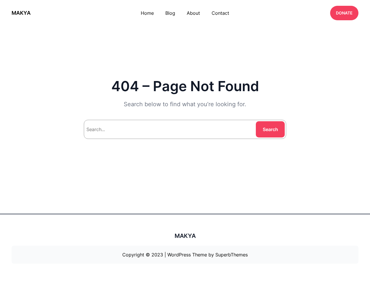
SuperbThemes (231, 255)
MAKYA (21, 13)
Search (270, 129)
